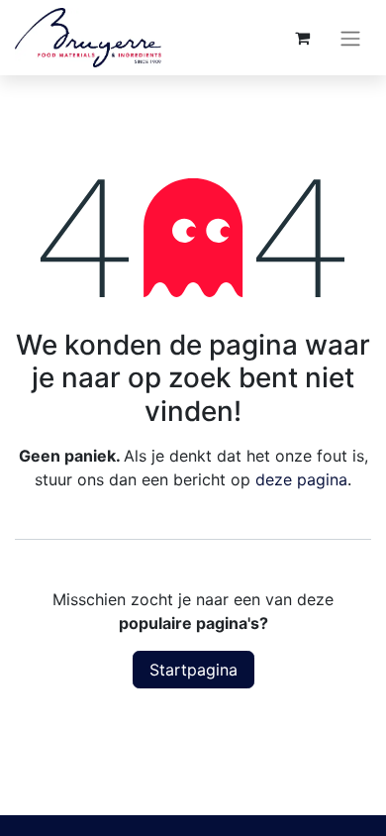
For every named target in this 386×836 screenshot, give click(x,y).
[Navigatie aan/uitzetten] (350, 37)
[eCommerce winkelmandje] (302, 37)
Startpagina (193, 669)
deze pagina (301, 479)
